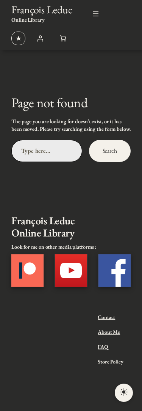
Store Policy (110, 361)
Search (110, 151)
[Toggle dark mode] (124, 393)
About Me (109, 331)
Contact (106, 317)
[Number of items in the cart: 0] (62, 38)
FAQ (103, 346)
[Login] (40, 38)
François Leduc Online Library (43, 227)
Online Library (28, 19)
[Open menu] (95, 13)
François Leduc (41, 9)
